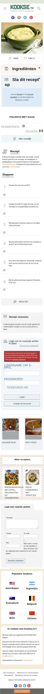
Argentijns (32, 588)
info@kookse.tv (7, 656)
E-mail (26, 533)
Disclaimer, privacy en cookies (26, 675)
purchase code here (18, 359)
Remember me (17, 387)
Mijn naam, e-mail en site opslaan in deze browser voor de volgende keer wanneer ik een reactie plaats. (22, 549)
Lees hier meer (28, 660)
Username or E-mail (18, 366)
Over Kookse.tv (9, 673)
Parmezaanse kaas (8, 164)
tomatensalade (14, 167)
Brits (12, 618)
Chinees (31, 618)
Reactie (23, 302)
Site (7, 543)
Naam (8, 533)
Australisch (12, 603)
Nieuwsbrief (8, 675)
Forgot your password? (29, 346)
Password (13, 379)
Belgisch (32, 604)
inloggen (19, 94)
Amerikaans (12, 588)
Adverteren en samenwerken (27, 673)
